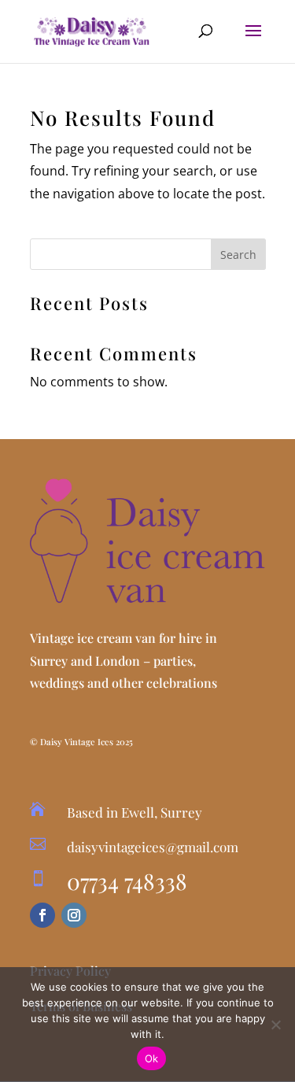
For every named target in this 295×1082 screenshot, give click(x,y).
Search (238, 254)
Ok (152, 1058)
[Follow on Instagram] (74, 915)
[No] (275, 1024)
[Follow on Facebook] (42, 915)
